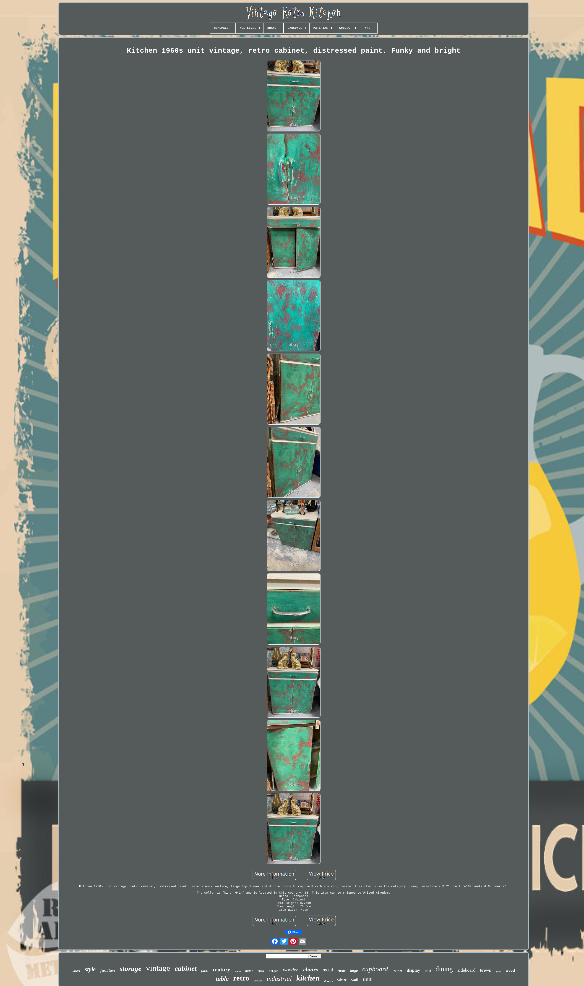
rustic (342, 971)
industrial (279, 978)
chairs (310, 969)
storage (130, 969)
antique (273, 971)
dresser (258, 980)
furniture (107, 970)
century (221, 970)
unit (367, 979)
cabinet (186, 968)
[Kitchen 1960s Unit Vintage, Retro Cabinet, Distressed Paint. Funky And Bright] (293, 96)
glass (498, 971)
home (249, 971)
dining (444, 969)
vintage (158, 968)
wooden (291, 970)
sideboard (466, 970)
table (222, 978)
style (90, 969)
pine (204, 971)
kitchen (308, 978)
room (238, 971)
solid (428, 971)
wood (510, 970)
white (342, 980)
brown (486, 970)
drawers (328, 981)
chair (261, 971)
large (354, 971)
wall (354, 980)
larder (76, 971)
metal (328, 970)
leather (397, 971)
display (413, 970)
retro (241, 978)
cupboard (375, 969)
